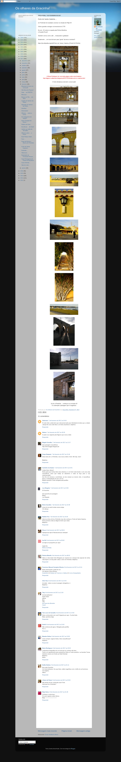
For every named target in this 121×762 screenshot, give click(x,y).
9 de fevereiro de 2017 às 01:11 (60, 665)
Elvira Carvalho (46, 505)
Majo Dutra (45, 692)
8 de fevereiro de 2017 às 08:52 (61, 555)
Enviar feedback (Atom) (51, 734)
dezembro (25, 60)
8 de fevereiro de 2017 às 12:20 (54, 592)
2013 (22, 178)
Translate (31, 744)
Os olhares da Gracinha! (32, 8)
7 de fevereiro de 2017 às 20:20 (58, 420)
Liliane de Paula (47, 680)
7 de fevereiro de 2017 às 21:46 (61, 454)
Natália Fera (45, 516)
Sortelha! (23, 108)
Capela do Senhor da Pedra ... (27, 101)
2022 (22, 47)
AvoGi (44, 624)
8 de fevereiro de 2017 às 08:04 (56, 530)
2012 (22, 180)
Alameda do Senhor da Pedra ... (27, 105)
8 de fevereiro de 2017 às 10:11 (73, 567)
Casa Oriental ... (26, 162)
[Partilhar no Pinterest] (45, 412)
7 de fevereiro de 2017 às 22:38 (61, 505)
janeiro (24, 168)
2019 (22, 54)
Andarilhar (45, 573)
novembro (25, 63)
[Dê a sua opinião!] (40, 412)
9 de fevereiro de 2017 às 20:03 (61, 680)
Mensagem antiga (83, 731)
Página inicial (67, 731)
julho (23, 72)
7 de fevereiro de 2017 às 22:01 (63, 467)
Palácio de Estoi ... (26, 124)
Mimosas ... (24, 94)
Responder (45, 427)
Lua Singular (46, 488)
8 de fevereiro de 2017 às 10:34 (57, 580)
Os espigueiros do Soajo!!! (26, 117)
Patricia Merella (46, 555)
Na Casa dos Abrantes (48, 603)
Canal (44, 605)
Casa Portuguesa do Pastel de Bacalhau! (27, 159)
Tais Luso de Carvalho (49, 612)
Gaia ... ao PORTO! (26, 92)
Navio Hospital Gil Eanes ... (26, 121)
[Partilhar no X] (42, 412)
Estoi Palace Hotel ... (27, 136)
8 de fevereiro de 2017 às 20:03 (62, 648)
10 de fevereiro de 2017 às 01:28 (58, 692)
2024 (22, 42)
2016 (22, 171)
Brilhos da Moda (46, 547)
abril (23, 79)
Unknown (45, 420)
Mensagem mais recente (47, 731)
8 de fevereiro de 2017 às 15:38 (61, 636)
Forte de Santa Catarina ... (25, 147)
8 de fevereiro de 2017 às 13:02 (65, 612)
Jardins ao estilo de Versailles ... (26, 130)
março (24, 82)
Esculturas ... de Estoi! (27, 127)
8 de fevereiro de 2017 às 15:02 (55, 624)
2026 (22, 37)
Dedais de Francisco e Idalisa (58, 573)
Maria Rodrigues (47, 648)
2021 (22, 49)
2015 (22, 173)
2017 (22, 58)
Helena (44, 432)
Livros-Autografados (75, 573)
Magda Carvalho (47, 442)
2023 (22, 44)
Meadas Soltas (46, 636)
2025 (22, 40)
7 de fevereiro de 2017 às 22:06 (59, 488)
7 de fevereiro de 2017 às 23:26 (59, 516)
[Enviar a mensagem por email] (39, 412)
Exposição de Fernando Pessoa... (27, 155)
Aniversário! (24, 110)
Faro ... (23, 139)
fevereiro (24, 84)
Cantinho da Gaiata (48, 467)
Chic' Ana (45, 580)
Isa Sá (44, 540)
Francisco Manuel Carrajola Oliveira (53, 567)
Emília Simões (46, 665)
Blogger (73, 748)
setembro (24, 67)
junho (23, 74)
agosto (24, 70)
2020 (22, 51)
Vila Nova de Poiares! (27, 90)
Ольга (44, 530)
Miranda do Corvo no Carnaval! (27, 87)
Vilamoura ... (25, 152)
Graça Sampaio (46, 454)
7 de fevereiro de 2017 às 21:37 (62, 442)
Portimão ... (24, 150)
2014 (22, 175)
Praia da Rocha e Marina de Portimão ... (27, 143)
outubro (24, 65)
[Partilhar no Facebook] (44, 412)
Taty (43, 592)
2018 (22, 56)
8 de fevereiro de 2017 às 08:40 (55, 540)
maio (23, 77)
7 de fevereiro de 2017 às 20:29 (56, 432)
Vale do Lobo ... (25, 165)
